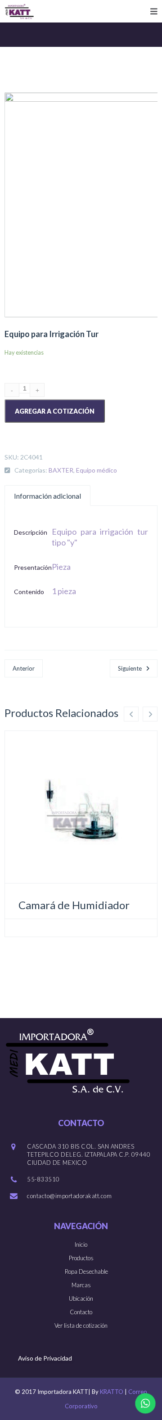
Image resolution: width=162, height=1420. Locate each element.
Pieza (61, 567)
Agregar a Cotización (54, 411)
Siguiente (130, 668)
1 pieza (64, 591)
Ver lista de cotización (81, 1325)
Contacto (81, 1312)
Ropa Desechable (86, 1271)
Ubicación (81, 1298)
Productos (81, 1258)
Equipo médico (96, 470)
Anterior (24, 668)
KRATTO (111, 1391)
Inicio (81, 1244)
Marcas (81, 1285)
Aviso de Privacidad (45, 1358)
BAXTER (61, 470)
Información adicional (47, 495)
